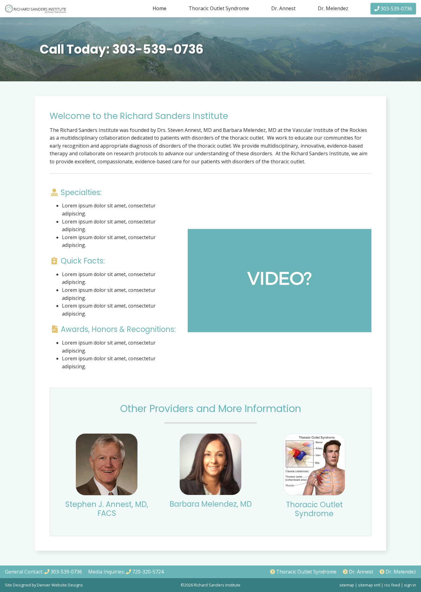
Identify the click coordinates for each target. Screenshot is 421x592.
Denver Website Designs (60, 585)
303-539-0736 (395, 8)
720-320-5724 (147, 571)
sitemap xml (369, 585)
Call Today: (121, 49)
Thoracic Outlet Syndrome (219, 8)
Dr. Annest (283, 8)
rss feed (392, 585)
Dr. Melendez (333, 8)
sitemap (346, 585)
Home (159, 8)
